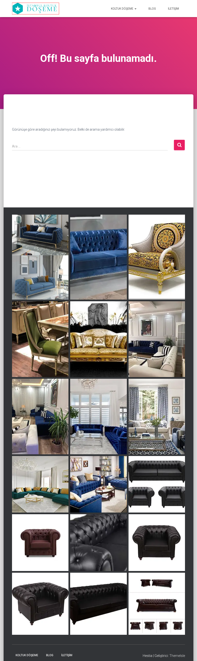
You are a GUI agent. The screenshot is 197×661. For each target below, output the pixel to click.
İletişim (173, 8)
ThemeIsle (177, 656)
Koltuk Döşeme (122, 8)
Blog (152, 8)
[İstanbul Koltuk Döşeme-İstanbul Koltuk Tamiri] (35, 9)
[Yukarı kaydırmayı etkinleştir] (187, 651)
